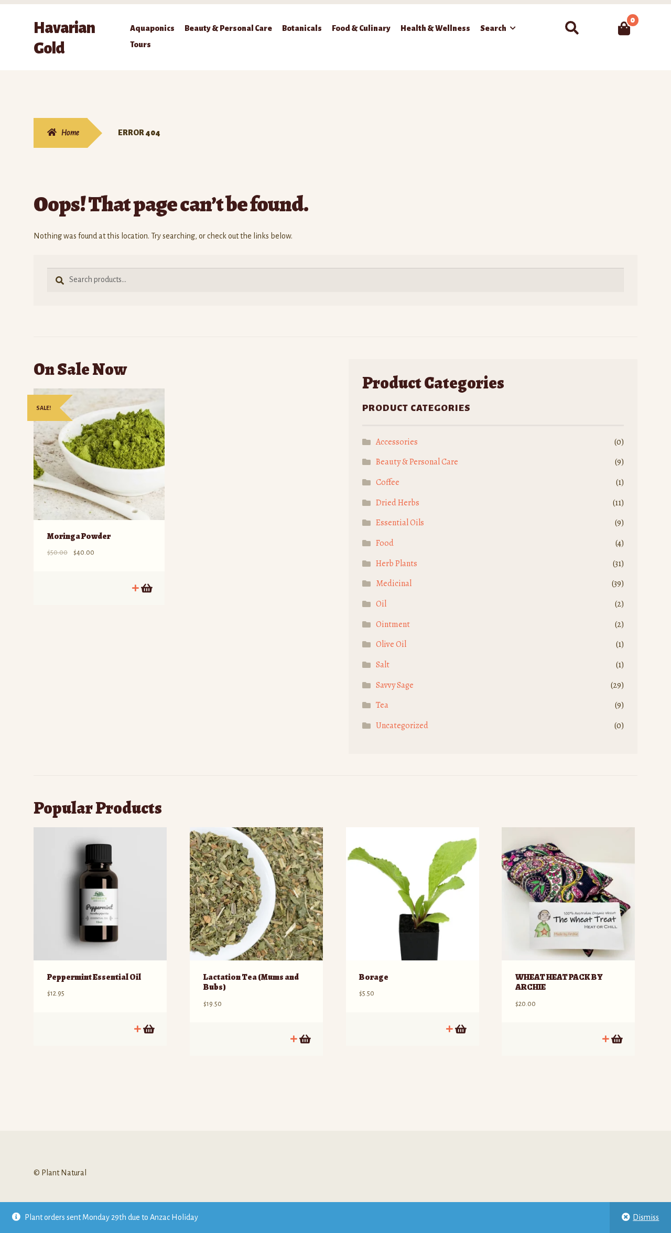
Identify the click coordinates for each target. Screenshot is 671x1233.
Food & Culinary (361, 28)
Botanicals (302, 28)
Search (493, 28)
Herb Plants (396, 563)
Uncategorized (402, 725)
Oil (381, 604)
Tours (140, 44)
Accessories (397, 442)
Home (70, 132)
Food (385, 543)
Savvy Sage (395, 685)
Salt (382, 664)
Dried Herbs (397, 503)
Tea (382, 705)
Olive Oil (391, 644)
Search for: (571, 28)
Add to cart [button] (146, 588)
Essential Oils (400, 522)
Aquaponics (152, 28)
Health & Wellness (435, 28)
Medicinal (394, 583)
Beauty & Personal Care (228, 28)
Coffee (387, 482)
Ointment (393, 624)
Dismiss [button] (646, 1217)
